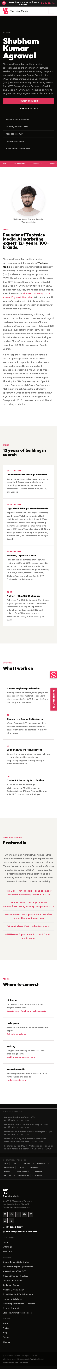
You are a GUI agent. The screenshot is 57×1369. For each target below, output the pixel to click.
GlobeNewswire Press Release (17, 1312)
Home (5, 1242)
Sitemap (7, 1342)
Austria (7, 1175)
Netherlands (23, 1171)
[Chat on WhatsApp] (53, 674)
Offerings (7, 1246)
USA (6, 1163)
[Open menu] (51, 11)
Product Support (11, 1308)
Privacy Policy (8, 1363)
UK (15, 1163)
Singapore (9, 1167)
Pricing (6, 1328)
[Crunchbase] (11, 1220)
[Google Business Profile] (5, 1220)
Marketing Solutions (12, 1299)
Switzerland (23, 1175)
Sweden (39, 1171)
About (5, 1323)
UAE (22, 1167)
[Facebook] (17, 1214)
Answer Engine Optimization (16, 1262)
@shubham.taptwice (16, 1034)
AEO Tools (8, 1251)
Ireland (38, 1175)
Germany (34, 1167)
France (7, 1171)
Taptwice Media (19, 11)
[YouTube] (24, 1214)
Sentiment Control (11, 1285)
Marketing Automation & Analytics (19, 1303)
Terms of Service (21, 1363)
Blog (5, 1332)
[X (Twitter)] (30, 1214)
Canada (26, 1163)
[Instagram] (11, 1214)
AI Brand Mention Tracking (15, 1276)
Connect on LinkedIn (28, 101)
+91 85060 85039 (14, 1227)
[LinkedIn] (5, 1214)
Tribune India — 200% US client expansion (28, 926)
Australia (41, 1163)
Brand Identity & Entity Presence (18, 1294)
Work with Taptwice (29, 109)
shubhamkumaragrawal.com (21, 1057)
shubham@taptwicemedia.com (20, 1231)
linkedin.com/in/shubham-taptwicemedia (26, 1011)
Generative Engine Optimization (18, 1266)
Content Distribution (12, 1280)
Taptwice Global (37, 1359)
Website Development (13, 1289)
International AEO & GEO (14, 1271)
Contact (6, 1337)
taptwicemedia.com (16, 1080)
